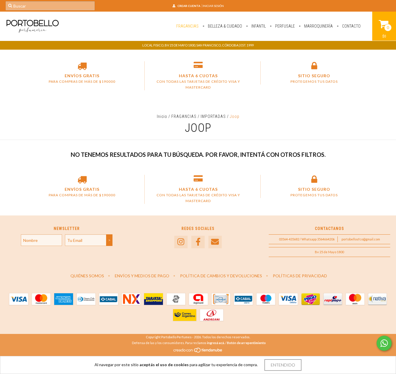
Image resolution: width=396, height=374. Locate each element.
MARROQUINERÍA (318, 26)
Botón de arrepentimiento (246, 343)
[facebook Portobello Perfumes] (198, 242)
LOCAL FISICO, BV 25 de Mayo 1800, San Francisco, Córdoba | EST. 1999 (198, 45)
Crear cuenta (188, 6)
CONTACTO (351, 26)
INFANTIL (258, 26)
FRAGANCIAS (187, 26)
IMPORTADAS (213, 116)
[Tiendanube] (198, 351)
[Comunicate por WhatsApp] (384, 343)
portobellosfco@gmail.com (360, 239)
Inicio (162, 116)
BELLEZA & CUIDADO (224, 26)
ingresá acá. (216, 343)
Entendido (283, 364)
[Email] (215, 242)
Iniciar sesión (213, 6)
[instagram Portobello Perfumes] (181, 242)
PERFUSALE (284, 26)
